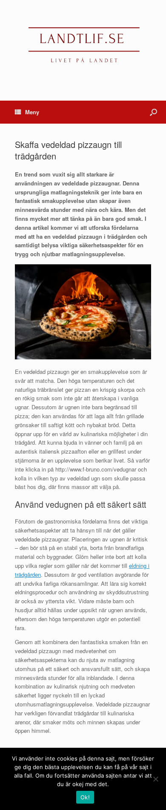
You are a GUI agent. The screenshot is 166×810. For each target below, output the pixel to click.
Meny (32, 112)
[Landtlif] (83, 44)
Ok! (85, 797)
